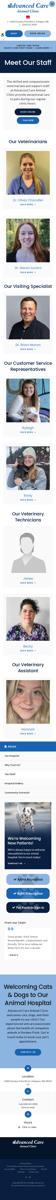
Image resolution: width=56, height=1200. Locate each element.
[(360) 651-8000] (28, 120)
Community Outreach (17, 792)
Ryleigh (28, 428)
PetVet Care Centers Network (32, 1185)
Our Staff (10, 774)
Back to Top (33, 1172)
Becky (28, 646)
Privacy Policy (25, 1163)
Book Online (37, 33)
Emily (28, 495)
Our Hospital (12, 755)
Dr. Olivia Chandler (28, 200)
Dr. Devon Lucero (28, 268)
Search (44, 1169)
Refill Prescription (30, 893)
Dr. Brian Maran (28, 345)
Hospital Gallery (14, 783)
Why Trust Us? (13, 765)
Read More (26, 205)
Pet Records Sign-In (30, 907)
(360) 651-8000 (29, 24)
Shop (14, 33)
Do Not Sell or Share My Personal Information (25, 1166)
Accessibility (10, 1169)
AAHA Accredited (30, 879)
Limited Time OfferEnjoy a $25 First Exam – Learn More (26, 47)
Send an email (28, 1107)
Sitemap (21, 1172)
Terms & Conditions (28, 1169)
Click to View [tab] (29, 1127)
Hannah (28, 729)
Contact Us (28, 1052)
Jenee (28, 578)
